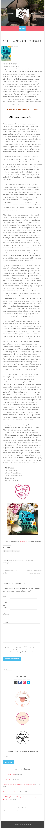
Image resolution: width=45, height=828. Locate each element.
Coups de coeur (22, 560)
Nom (5, 597)
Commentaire (6, 622)
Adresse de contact (6, 604)
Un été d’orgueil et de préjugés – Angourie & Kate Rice (19, 784)
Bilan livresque (7, 779)
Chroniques (13, 560)
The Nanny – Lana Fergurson (11, 792)
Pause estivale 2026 (9, 774)
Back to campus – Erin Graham (10, 572)
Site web (6, 614)
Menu (24, 28)
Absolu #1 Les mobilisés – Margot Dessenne (34, 572)
